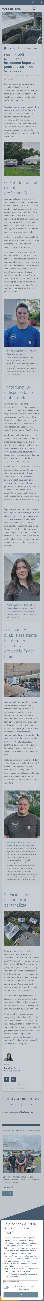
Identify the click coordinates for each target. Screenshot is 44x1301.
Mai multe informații (11, 1282)
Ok (21, 1294)
